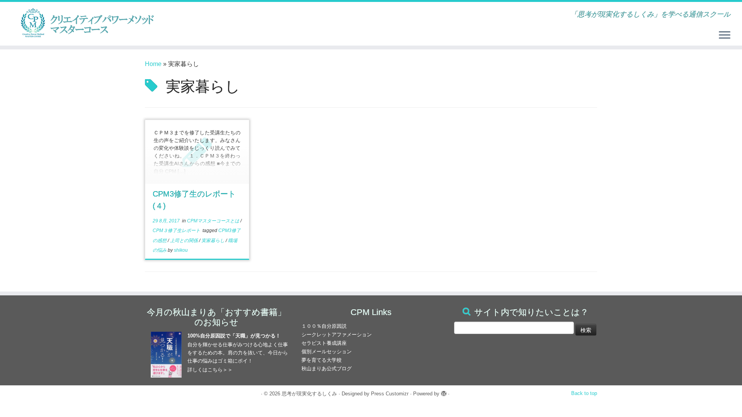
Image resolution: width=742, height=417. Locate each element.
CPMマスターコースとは (213, 221)
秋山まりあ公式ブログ (326, 368)
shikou (181, 250)
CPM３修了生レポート (177, 230)
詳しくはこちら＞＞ (210, 370)
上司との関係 (184, 240)
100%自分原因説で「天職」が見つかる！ (234, 336)
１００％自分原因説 (324, 326)
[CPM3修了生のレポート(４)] (197, 152)
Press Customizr (389, 394)
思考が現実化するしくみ (309, 394)
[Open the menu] (724, 35)
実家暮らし (213, 240)
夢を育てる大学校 (321, 360)
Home (153, 64)
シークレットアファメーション (336, 334)
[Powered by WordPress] (443, 392)
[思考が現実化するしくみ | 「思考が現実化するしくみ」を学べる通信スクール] (85, 23)
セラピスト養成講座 (324, 343)
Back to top (584, 393)
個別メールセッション (326, 351)
